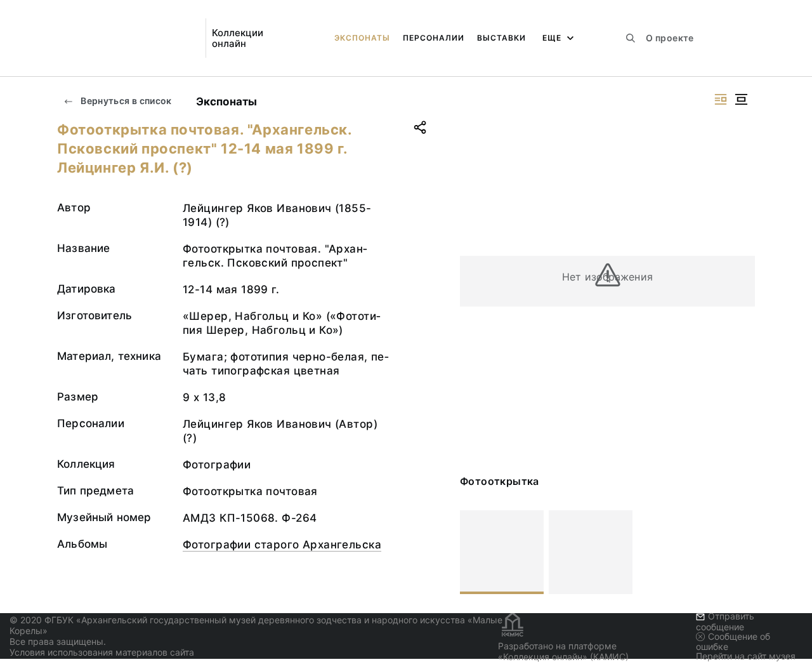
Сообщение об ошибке (733, 641)
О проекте (669, 37)
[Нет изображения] (502, 552)
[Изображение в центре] (741, 99)
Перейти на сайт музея (746, 656)
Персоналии (433, 38)
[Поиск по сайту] (630, 38)
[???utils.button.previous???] (475, 552)
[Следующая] (739, 552)
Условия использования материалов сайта (102, 652)
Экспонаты (362, 38)
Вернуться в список (125, 100)
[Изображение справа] (720, 99)
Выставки (501, 38)
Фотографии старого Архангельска (282, 544)
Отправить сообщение (725, 621)
